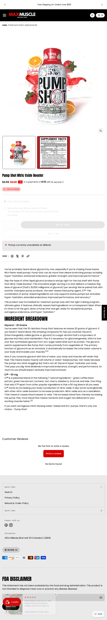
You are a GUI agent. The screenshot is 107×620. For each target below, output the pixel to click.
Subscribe (11, 606)
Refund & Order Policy (17, 503)
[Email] (28, 256)
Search (8, 492)
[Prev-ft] (101, 597)
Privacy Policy (12, 497)
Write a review (53, 453)
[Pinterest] (22, 256)
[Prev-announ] (5, 4)
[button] (44, 182)
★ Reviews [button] (104, 312)
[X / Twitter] (17, 256)
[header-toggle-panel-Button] (4, 15)
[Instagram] (11, 525)
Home (4, 25)
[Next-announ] (102, 4)
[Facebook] (12, 256)
